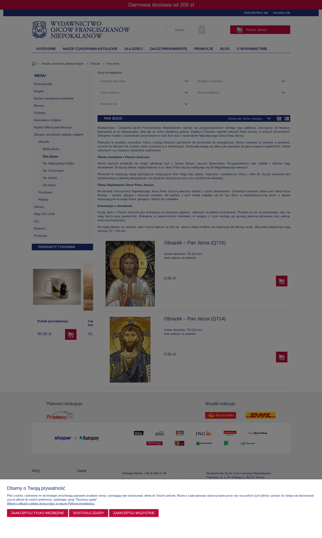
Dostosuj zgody (88, 513)
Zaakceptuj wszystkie (133, 513)
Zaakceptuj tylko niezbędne (37, 513)
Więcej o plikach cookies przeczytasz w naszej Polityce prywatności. (51, 503)
